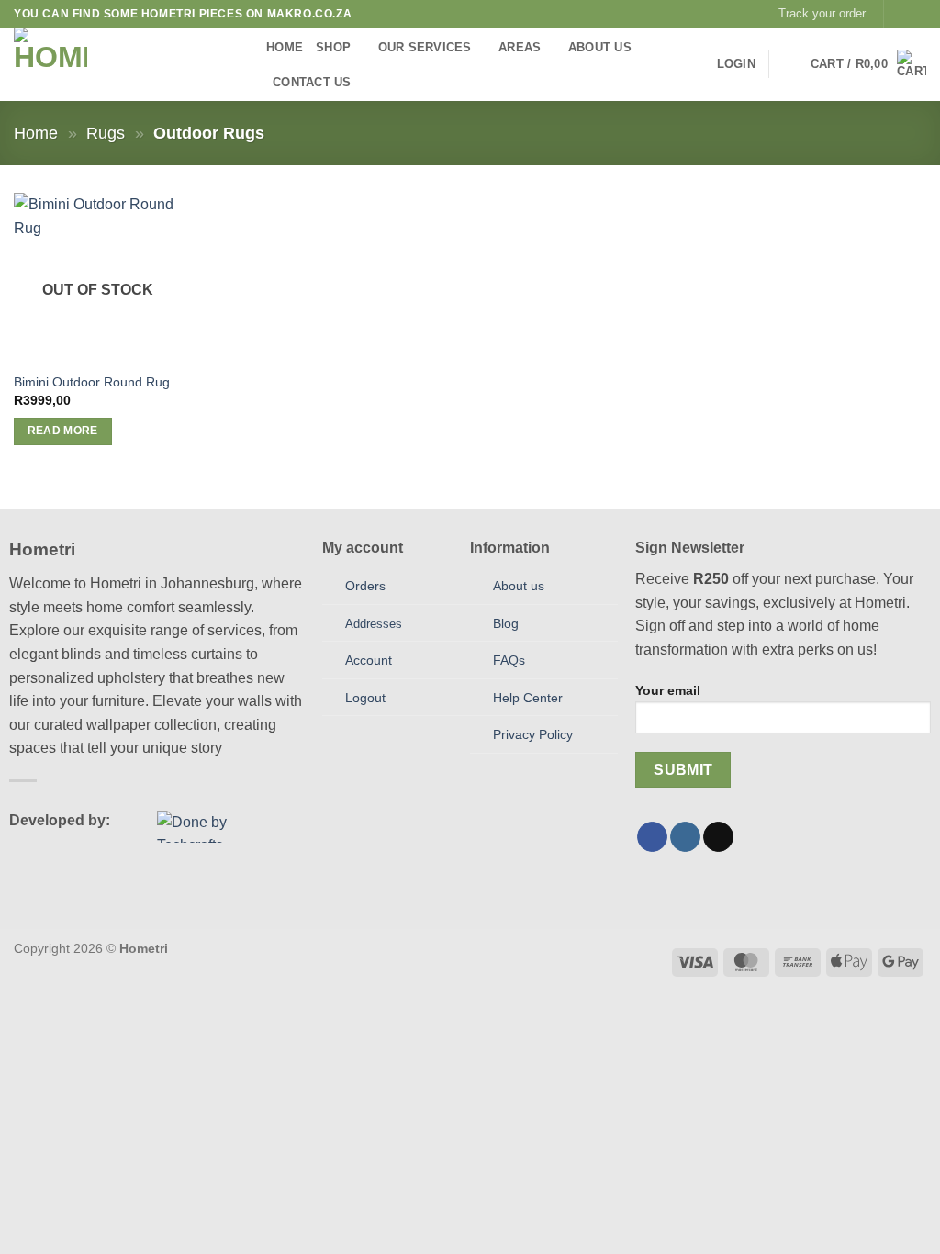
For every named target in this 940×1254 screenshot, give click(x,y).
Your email (667, 690)
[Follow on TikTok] (718, 837)
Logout (365, 697)
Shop (333, 47)
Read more (63, 430)
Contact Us (312, 82)
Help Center (528, 697)
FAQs (509, 660)
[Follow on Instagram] (917, 13)
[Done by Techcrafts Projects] (210, 827)
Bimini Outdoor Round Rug (92, 382)
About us (518, 585)
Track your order (822, 13)
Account (368, 660)
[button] (736, 64)
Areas (519, 47)
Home (284, 47)
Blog (506, 623)
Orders (365, 585)
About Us (600, 47)
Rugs (105, 132)
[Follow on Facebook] (899, 13)
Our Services (425, 47)
